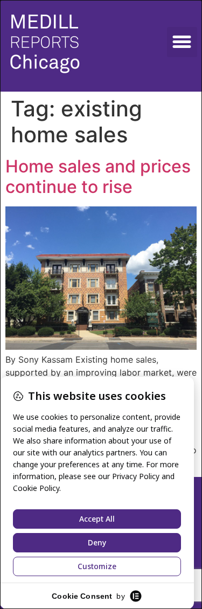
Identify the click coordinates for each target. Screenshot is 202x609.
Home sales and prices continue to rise (98, 176)
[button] (182, 42)
